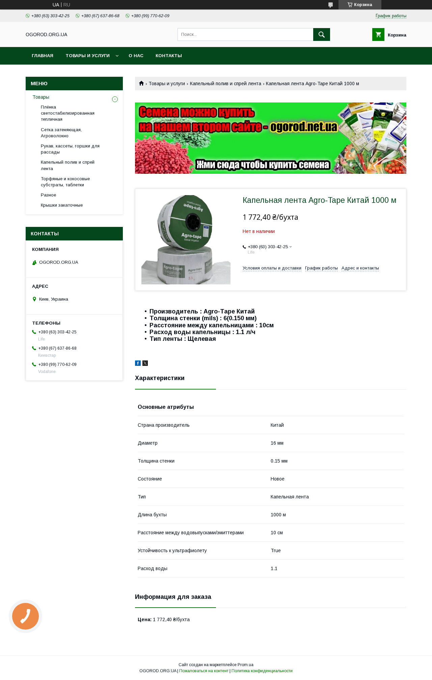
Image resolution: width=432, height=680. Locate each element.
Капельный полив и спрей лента (225, 83)
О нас (136, 55)
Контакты (169, 55)
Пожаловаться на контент (203, 671)
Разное (48, 194)
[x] (145, 364)
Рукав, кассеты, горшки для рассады (70, 149)
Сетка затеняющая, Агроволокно (61, 132)
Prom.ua (245, 664)
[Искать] (321, 34)
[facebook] (138, 364)
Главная (42, 55)
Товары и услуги (87, 55)
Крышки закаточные (62, 205)
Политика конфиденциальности (262, 671)
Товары (40, 97)
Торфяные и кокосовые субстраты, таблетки (65, 181)
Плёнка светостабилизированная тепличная (67, 113)
